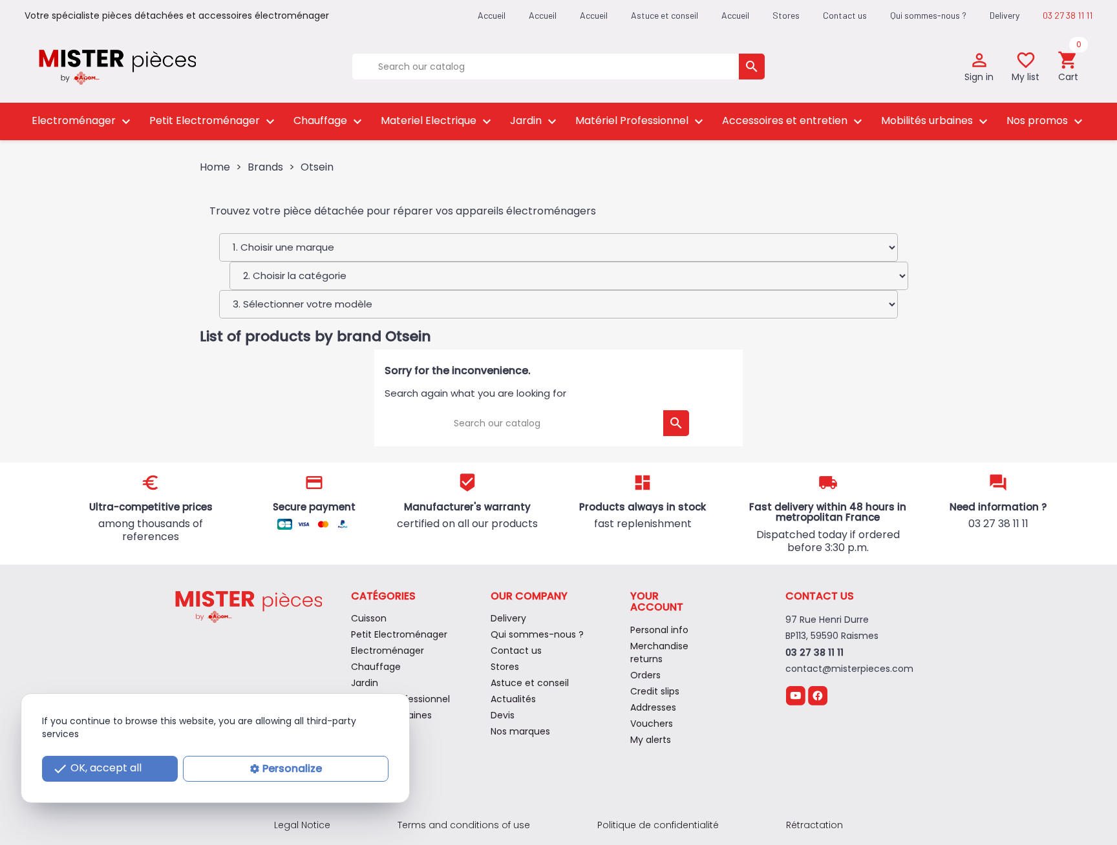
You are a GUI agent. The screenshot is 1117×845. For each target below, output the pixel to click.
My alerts (650, 739)
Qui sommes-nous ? (928, 15)
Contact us (845, 15)
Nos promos (1046, 121)
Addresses (653, 707)
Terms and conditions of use (464, 825)
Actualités (513, 699)
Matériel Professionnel (641, 121)
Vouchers (651, 723)
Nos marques (520, 731)
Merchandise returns (659, 652)
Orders (645, 675)
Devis (503, 715)
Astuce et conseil (664, 15)
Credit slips (654, 691)
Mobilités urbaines (936, 121)
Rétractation (814, 825)
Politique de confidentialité (658, 825)
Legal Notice (302, 825)
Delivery (1004, 15)
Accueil (735, 15)
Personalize (292, 768)
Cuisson (369, 618)
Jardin (535, 121)
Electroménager (83, 121)
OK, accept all (97, 768)
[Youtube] (795, 695)
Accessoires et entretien (794, 121)
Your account (656, 602)
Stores (786, 15)
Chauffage (329, 121)
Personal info (659, 629)
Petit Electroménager (213, 121)
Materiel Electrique (438, 121)
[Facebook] (817, 695)
